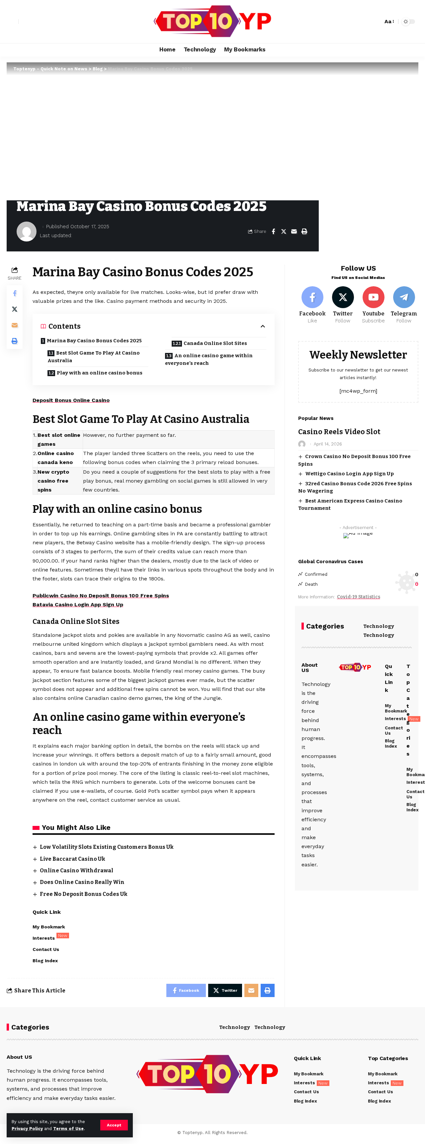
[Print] (304, 231)
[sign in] (12, 21)
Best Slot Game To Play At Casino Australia (93, 357)
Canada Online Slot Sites (215, 343)
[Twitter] (343, 305)
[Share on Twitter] (283, 231)
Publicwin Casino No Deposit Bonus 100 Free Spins (101, 595)
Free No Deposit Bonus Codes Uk (84, 894)
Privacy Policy (27, 1128)
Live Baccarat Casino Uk (72, 859)
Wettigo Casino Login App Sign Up (349, 474)
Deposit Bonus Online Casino (71, 400)
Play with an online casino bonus (99, 373)
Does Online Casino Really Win (82, 882)
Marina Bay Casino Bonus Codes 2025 (94, 341)
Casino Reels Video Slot (339, 432)
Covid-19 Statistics (358, 597)
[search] (376, 21)
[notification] (366, 21)
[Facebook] (312, 305)
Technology (378, 626)
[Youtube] (373, 305)
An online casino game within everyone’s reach (209, 359)
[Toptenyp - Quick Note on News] (212, 21)
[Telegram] (403, 305)
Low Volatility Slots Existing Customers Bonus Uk (107, 847)
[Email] (293, 231)
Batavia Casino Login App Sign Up (78, 604)
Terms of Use (68, 1128)
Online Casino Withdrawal (76, 870)
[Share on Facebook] (273, 231)
